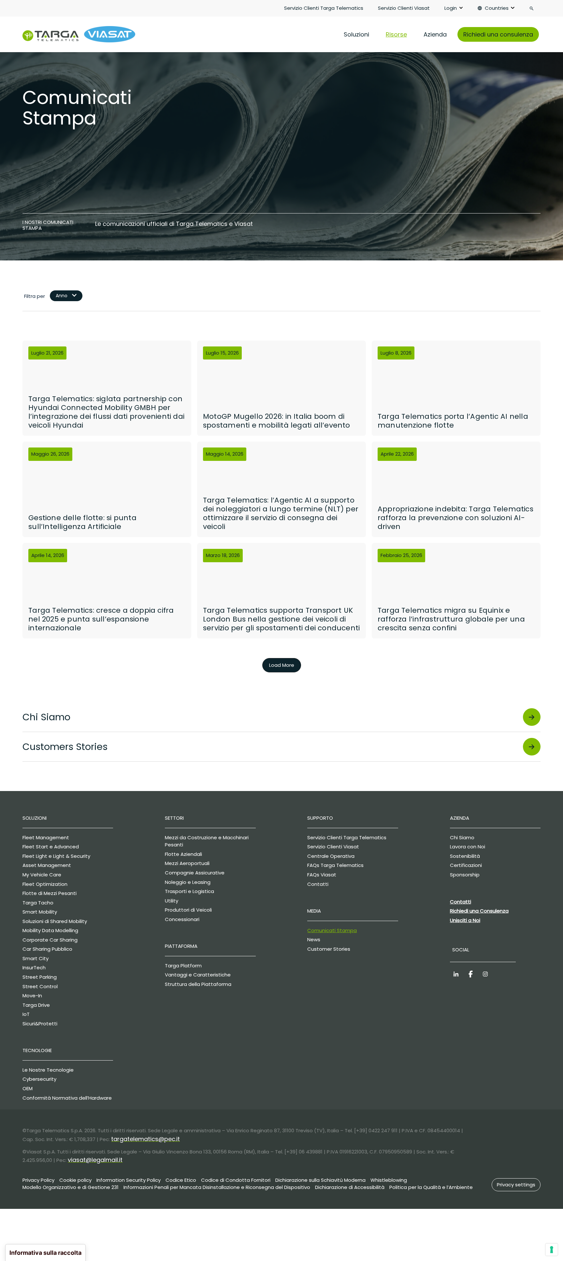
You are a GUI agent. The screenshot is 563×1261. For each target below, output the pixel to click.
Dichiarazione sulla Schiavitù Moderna (320, 1180)
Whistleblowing (388, 1180)
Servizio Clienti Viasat (404, 8)
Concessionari (182, 919)
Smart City (35, 958)
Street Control (40, 986)
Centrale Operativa (330, 856)
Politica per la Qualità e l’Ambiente (431, 1187)
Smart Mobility (39, 911)
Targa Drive (36, 1005)
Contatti (317, 884)
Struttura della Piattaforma (198, 984)
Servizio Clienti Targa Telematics (323, 8)
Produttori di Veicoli (188, 909)
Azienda (435, 34)
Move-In (32, 995)
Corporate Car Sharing (50, 939)
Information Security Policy (128, 1180)
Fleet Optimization (44, 884)
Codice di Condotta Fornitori (235, 1180)
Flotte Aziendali (183, 854)
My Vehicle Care (41, 874)
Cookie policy (75, 1180)
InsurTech (34, 967)
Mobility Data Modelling (50, 930)
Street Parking (39, 977)
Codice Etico (181, 1180)
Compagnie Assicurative (194, 872)
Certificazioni (466, 865)
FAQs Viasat (321, 874)
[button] (516, 1184)
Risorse (396, 34)
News (313, 939)
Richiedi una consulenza (498, 34)
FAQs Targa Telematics (335, 865)
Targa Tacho (37, 902)
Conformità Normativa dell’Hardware (67, 1097)
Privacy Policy (38, 1180)
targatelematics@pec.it (145, 1139)
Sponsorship (465, 874)
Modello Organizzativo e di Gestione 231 (70, 1187)
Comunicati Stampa (332, 930)
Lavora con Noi (467, 846)
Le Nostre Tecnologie (48, 1069)
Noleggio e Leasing (187, 882)
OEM (27, 1088)
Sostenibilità (465, 856)
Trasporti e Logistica (189, 891)
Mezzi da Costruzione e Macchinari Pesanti (207, 841)
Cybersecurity (39, 1079)
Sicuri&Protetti (39, 1023)
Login (450, 8)
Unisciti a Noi (465, 920)
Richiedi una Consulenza (479, 910)
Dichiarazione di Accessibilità (349, 1187)
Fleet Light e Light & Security (56, 856)
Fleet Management (45, 837)
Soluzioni (356, 34)
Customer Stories (328, 949)
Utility (171, 900)
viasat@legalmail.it (95, 1160)
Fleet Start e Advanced (50, 846)
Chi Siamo (462, 837)
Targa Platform (183, 965)
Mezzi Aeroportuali (187, 863)
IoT (26, 1014)
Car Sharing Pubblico (47, 949)
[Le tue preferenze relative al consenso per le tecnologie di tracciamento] (551, 1249)
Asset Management (46, 865)
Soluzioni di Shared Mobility (54, 921)
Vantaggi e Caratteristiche (198, 974)
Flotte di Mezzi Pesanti (49, 893)
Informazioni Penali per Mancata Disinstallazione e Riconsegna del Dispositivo (216, 1187)
